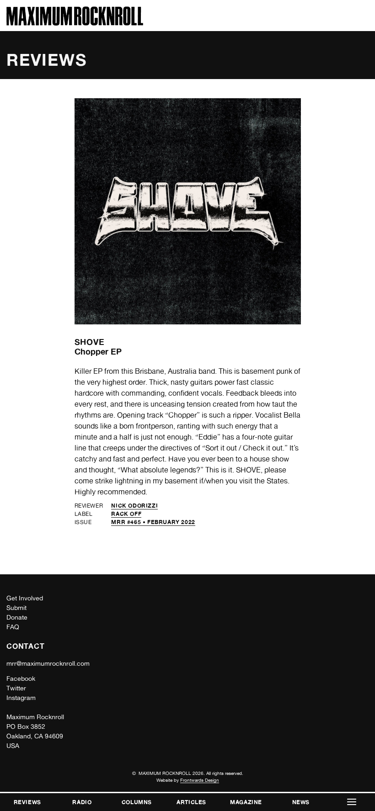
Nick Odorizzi (134, 505)
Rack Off (126, 513)
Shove (90, 342)
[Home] (74, 23)
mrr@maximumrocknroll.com (48, 663)
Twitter (16, 688)
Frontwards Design (199, 780)
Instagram (21, 697)
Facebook (20, 678)
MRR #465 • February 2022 (153, 522)
